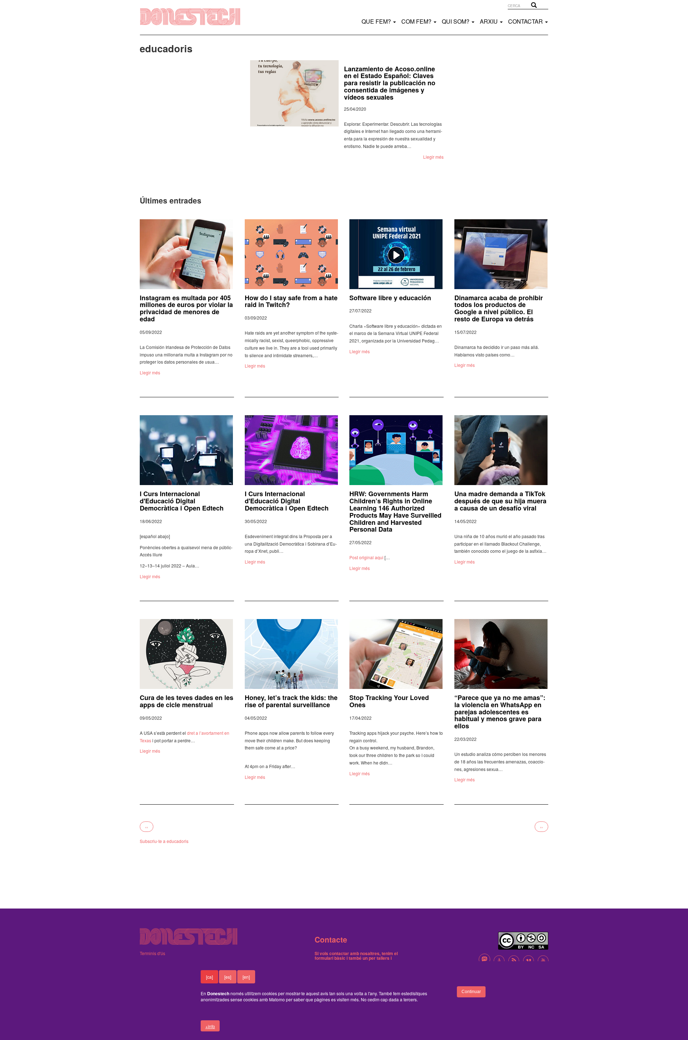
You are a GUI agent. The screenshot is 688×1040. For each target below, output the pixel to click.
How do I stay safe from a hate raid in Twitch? (291, 301)
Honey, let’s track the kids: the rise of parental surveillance (291, 701)
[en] (246, 977)
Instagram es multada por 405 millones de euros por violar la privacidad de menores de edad (186, 308)
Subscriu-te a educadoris (164, 841)
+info (210, 1026)
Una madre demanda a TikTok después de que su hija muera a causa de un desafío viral (500, 501)
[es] (227, 977)
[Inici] (197, 16)
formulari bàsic (330, 958)
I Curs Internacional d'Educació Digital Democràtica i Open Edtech (182, 501)
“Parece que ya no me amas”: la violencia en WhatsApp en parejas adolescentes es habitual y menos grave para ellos (499, 711)
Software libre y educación (390, 297)
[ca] (209, 977)
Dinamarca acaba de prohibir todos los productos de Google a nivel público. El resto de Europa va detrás (498, 308)
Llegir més (433, 157)
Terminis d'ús (152, 953)
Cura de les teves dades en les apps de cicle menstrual (186, 701)
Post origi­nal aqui (366, 557)
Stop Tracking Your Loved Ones (389, 701)
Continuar (471, 991)
